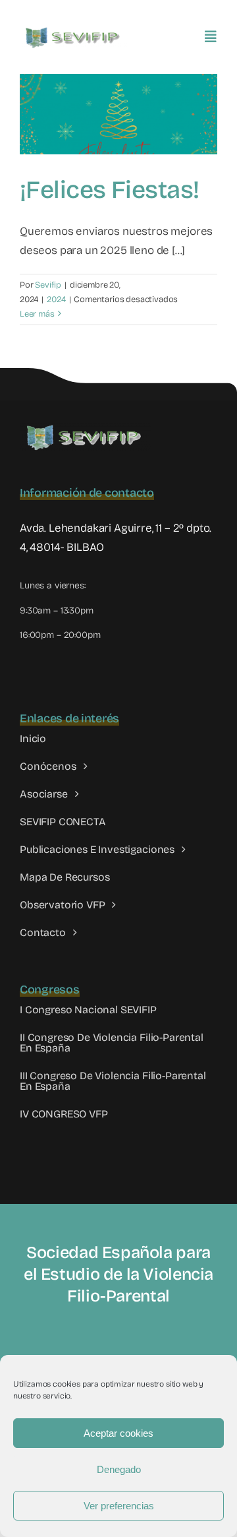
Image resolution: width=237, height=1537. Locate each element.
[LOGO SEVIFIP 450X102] (74, 30)
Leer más (37, 314)
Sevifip (48, 285)
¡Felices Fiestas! (109, 189)
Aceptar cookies (118, 1433)
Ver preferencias (119, 1505)
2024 (56, 299)
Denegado (119, 1469)
